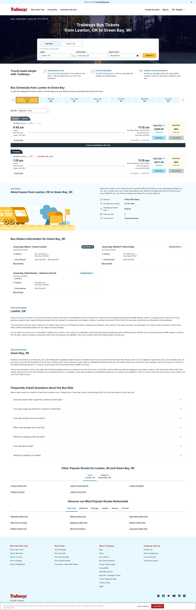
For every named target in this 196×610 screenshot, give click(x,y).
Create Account (152, 10)
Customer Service (68, 10)
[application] (98, 132)
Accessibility (104, 568)
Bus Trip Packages (62, 557)
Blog (101, 550)
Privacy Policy (104, 583)
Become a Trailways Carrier (110, 575)
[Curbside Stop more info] (181, 247)
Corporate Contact (151, 561)
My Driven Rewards (106, 561)
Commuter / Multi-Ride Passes (66, 564)
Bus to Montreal (16, 553)
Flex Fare (176, 125)
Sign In (165, 10)
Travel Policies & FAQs (107, 579)
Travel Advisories (102, 2)
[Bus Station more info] (92, 247)
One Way (48, 44)
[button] (13, 100)
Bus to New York (16, 550)
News (101, 553)
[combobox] (55, 55)
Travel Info (52, 10)
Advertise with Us (106, 572)
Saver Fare (157, 125)
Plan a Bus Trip (37, 10)
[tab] (90, 476)
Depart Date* (114, 52)
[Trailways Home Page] (19, 10)
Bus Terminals (60, 553)
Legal (101, 586)
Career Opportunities (107, 564)
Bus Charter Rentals (62, 561)
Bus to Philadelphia (17, 564)
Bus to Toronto (16, 557)
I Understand (157, 606)
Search (149, 55)
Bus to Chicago (16, 561)
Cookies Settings (143, 606)
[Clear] (69, 55)
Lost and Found (150, 557)
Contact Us (148, 550)
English (178, 10)
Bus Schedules (60, 550)
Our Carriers (104, 557)
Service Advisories (151, 553)
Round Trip (70, 44)
